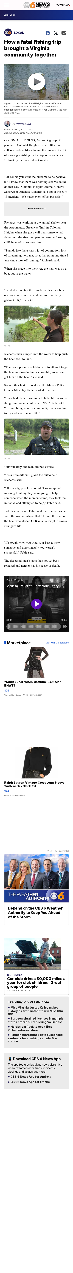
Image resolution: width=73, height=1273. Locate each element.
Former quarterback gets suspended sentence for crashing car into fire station (35, 1038)
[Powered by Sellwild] (63, 851)
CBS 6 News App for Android (30, 1076)
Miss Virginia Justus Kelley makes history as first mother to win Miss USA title (35, 1011)
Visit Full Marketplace (57, 643)
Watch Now (63, 5)
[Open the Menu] (6, 5)
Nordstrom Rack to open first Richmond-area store (30, 1028)
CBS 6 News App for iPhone (30, 1082)
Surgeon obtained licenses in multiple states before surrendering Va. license (35, 1020)
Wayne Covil (23, 124)
